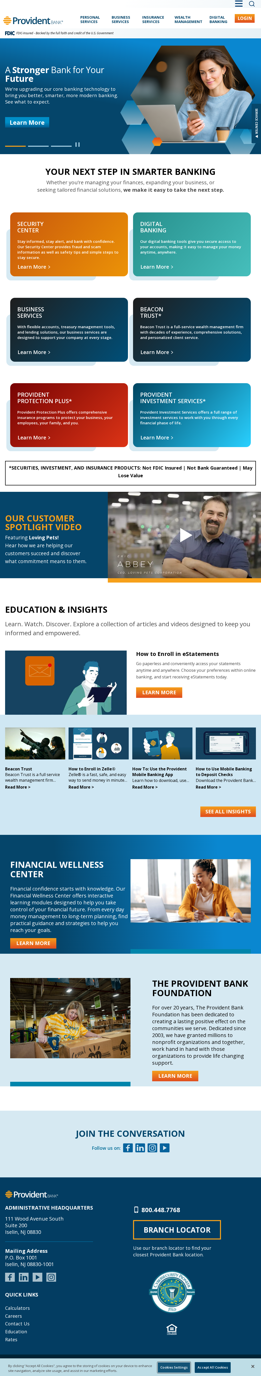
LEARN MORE (159, 692)
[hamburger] (239, 3)
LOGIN (245, 18)
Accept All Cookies (213, 1367)
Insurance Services (153, 19)
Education (16, 1331)
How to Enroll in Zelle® (92, 769)
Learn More (27, 122)
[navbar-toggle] (184, 535)
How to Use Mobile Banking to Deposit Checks (224, 772)
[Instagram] (152, 1148)
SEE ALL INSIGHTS (228, 811)
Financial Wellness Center (56, 869)
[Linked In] (140, 1148)
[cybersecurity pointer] (172, 1291)
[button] (15, 146)
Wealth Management (188, 19)
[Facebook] (128, 1148)
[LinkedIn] (24, 1276)
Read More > (18, 787)
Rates (11, 1339)
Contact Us (17, 1324)
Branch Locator (177, 1230)
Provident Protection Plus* (26, 389)
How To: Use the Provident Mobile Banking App (159, 772)
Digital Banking (218, 19)
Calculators (17, 1308)
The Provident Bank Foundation (200, 988)
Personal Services (90, 19)
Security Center (17, 218)
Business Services (121, 19)
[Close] (252, 1366)
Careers (13, 1316)
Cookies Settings (174, 1367)
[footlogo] (31, 1194)
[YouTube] (37, 1276)
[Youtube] (164, 1148)
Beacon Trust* (140, 303)
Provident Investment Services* (153, 389)
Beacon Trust (18, 769)
